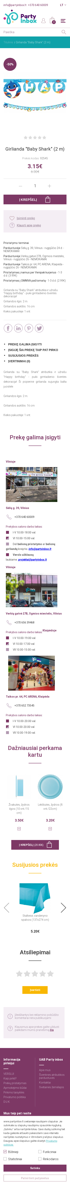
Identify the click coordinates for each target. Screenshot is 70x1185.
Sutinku (35, 1168)
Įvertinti (35, 990)
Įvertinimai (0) (19, 361)
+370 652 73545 (24, 705)
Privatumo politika (15, 1097)
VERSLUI (9, 1073)
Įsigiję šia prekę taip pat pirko (33, 350)
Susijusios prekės (23, 355)
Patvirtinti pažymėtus (35, 1178)
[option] (35, 907)
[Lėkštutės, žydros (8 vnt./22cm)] (50, 784)
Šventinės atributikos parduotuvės (52, 1076)
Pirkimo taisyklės (14, 1092)
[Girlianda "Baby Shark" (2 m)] (35, 93)
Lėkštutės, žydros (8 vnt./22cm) (50, 806)
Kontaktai (45, 1082)
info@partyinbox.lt (15, 5)
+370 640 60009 (38, 5)
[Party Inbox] (20, 17)
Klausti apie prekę (29, 225)
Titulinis (8, 42)
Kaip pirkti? (10, 1078)
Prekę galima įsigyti (25, 344)
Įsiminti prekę (26, 218)
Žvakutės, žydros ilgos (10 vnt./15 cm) (19, 808)
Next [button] (63, 907)
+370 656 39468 (24, 622)
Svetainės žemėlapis (51, 1087)
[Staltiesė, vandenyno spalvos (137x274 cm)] (35, 896)
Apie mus (45, 1070)
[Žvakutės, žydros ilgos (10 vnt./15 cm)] (19, 784)
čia (52, 1030)
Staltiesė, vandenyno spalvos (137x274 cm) (35, 917)
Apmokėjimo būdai (15, 1087)
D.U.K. (7, 1101)
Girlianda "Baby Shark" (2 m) (33, 42)
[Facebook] (8, 328)
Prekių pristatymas (15, 1083)
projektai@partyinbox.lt (32, 559)
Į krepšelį (31, 844)
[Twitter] (39, 328)
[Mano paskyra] (43, 20)
